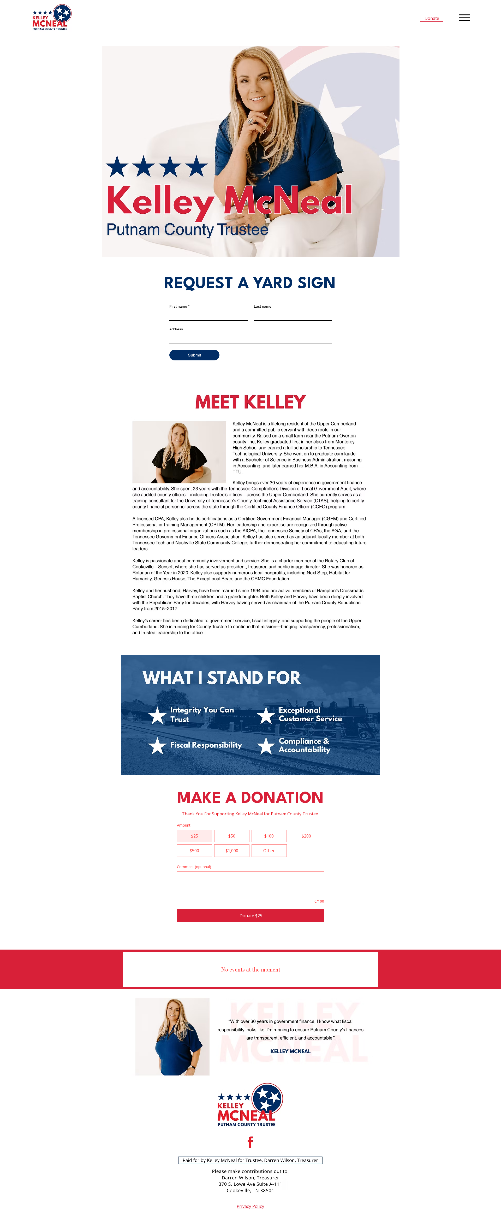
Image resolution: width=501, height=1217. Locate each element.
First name (179, 306)
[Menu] (464, 18)
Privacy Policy (250, 1206)
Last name (262, 306)
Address (176, 329)
